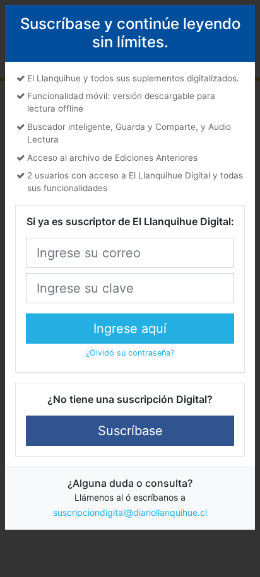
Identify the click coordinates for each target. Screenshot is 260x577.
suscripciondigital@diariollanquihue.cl (130, 512)
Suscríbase (130, 430)
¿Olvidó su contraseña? (130, 353)
